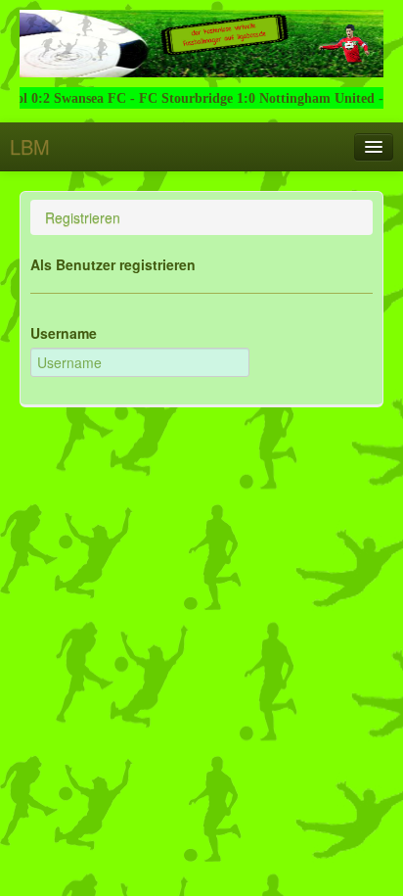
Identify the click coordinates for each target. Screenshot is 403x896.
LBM (30, 146)
